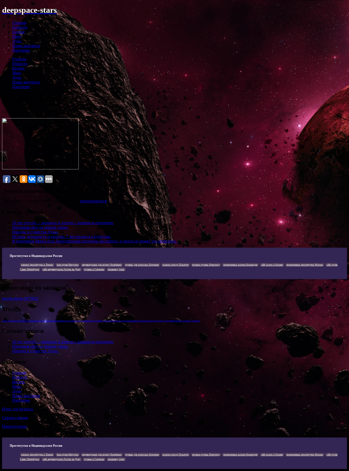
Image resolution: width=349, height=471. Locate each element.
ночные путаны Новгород (206, 264)
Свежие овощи (15, 417)
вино (47, 320)
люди (167, 320)
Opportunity (15, 320)
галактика (55, 320)
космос (139, 320)
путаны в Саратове (94, 269)
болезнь (31, 320)
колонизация (128, 320)
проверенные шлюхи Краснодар (240, 264)
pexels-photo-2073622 (20, 298)
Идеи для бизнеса (18, 409)
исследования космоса (100, 320)
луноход (160, 320)
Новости (19, 27)
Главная (19, 22)
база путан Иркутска (67, 264)
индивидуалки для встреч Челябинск (102, 264)
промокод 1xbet (116, 269)
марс (172, 320)
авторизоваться (93, 201)
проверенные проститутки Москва (304, 264)
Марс (16, 36)
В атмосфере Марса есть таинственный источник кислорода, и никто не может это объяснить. (94, 241)
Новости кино (14, 426)
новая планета (192, 320)
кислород (117, 320)
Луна (16, 41)
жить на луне (68, 320)
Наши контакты (26, 45)
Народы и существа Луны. (35, 232)
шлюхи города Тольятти (175, 264)
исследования (82, 320)
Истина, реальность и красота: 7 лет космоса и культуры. (61, 236)
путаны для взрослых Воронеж (142, 264)
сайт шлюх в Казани (272, 264)
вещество (40, 320)
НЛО (24, 320)
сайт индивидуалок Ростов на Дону (61, 269)
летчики (147, 320)
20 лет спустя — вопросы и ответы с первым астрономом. (63, 223)
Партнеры (21, 50)
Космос (18, 32)
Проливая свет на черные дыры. (40, 227)
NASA (5, 320)
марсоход (180, 320)
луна (153, 320)
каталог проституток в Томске (37, 264)
